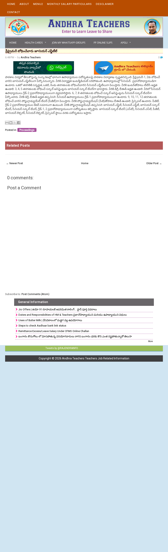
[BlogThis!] (11, 123)
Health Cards (34, 42)
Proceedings (26, 129)
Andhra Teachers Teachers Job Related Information (95, 358)
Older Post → (154, 163)
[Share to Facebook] (19, 123)
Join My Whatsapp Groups (68, 42)
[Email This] (7, 123)
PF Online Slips (103, 42)
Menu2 (38, 4)
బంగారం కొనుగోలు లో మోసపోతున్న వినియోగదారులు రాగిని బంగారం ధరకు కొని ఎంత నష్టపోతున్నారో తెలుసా (75, 336)
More (150, 341)
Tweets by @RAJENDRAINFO (61, 348)
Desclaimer (105, 4)
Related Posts (18, 145)
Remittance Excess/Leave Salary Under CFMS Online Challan (53, 331)
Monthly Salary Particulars (69, 4)
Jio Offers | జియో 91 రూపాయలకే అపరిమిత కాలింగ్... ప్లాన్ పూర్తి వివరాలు (57, 309)
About (24, 4)
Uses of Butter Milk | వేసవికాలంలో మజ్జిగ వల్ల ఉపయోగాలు (50, 320)
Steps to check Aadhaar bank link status (42, 325)
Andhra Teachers (31, 57)
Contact (13, 12)
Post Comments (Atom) (35, 294)
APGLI (124, 42)
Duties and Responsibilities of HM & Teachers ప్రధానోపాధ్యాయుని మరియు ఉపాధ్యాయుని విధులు (72, 314)
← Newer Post (14, 163)
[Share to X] (15, 123)
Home (11, 4)
